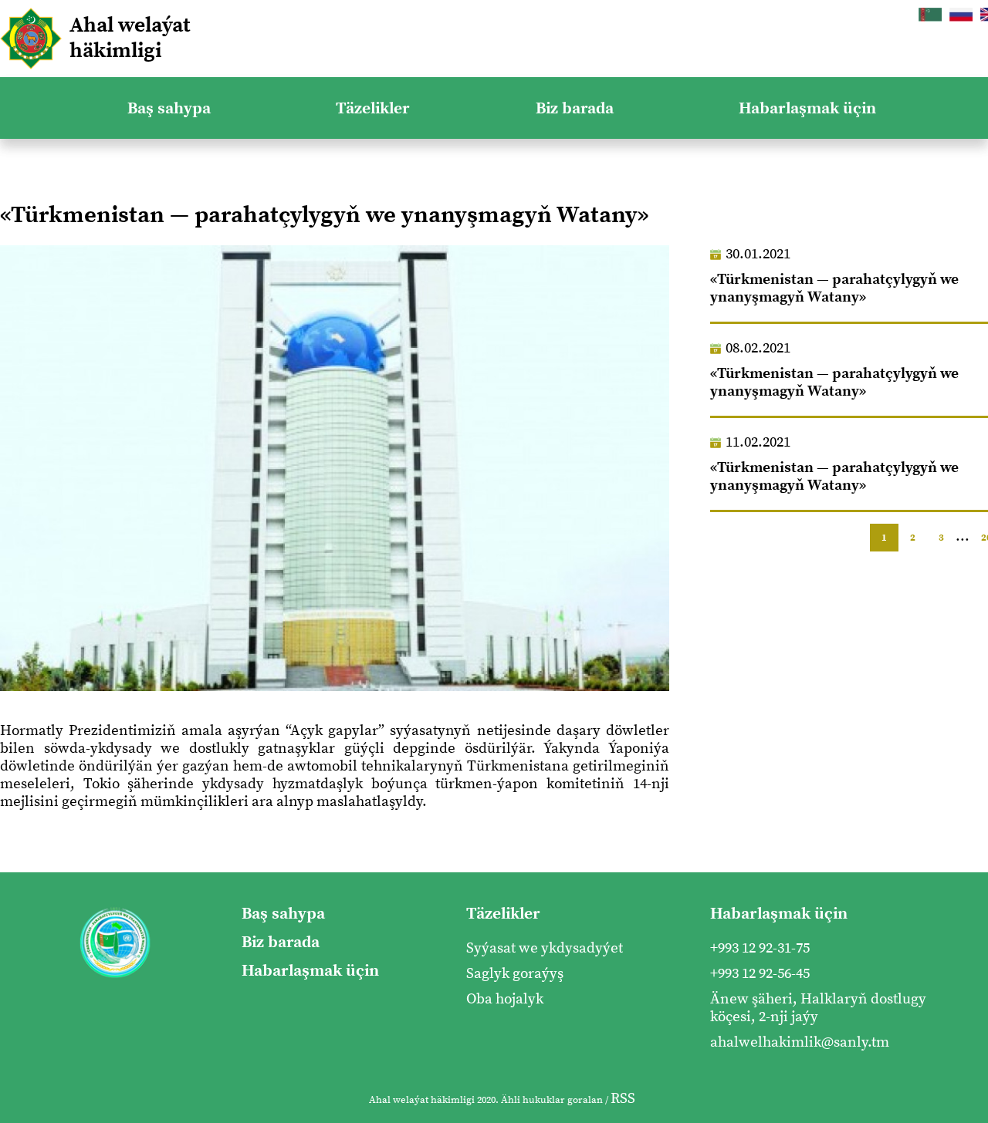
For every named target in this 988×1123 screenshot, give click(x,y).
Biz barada (575, 108)
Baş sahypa (169, 108)
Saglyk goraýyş (514, 974)
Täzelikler (373, 108)
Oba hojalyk (504, 999)
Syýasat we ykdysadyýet (544, 948)
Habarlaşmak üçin (807, 108)
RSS (623, 1099)
